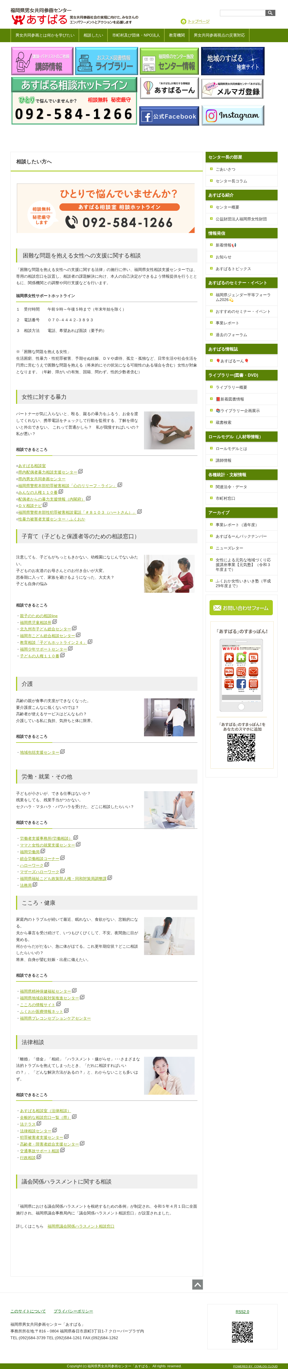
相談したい (93, 35)
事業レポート (227, 323)
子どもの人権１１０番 (39, 656)
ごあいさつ (225, 169)
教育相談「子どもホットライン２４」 (53, 642)
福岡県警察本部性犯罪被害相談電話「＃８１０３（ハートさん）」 (77, 512)
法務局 (26, 885)
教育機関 (177, 35)
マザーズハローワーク (39, 872)
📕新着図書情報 (230, 399)
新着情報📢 (226, 245)
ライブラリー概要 (231, 387)
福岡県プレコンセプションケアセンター (55, 1018)
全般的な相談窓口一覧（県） (45, 1117)
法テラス (28, 1124)
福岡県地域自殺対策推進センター (49, 998)
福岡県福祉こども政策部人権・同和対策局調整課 (63, 878)
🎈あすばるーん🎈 (232, 361)
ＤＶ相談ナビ (30, 505)
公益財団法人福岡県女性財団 (241, 219)
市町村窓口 (225, 498)
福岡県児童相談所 (35, 622)
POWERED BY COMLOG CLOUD (255, 1366)
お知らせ (223, 257)
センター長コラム (231, 181)
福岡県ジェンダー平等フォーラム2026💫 (243, 297)
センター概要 (227, 207)
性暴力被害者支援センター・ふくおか (51, 519)
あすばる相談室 (32, 465)
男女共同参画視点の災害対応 (219, 35)
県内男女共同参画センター (42, 479)
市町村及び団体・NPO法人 (136, 35)
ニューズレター (229, 548)
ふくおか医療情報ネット (41, 1011)
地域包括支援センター (39, 752)
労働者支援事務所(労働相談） (46, 838)
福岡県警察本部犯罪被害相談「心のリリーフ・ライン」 (67, 485)
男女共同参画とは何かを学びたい (45, 35)
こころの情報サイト (37, 1005)
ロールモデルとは (231, 448)
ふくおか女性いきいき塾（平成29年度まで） (243, 583)
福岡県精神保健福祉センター (45, 991)
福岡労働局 (30, 852)
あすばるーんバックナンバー (241, 536)
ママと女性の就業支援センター (47, 845)
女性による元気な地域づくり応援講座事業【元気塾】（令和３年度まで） (243, 565)
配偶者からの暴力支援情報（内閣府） (51, 499)
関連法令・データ (231, 487)
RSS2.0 (242, 1311)
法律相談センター (35, 1131)
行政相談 (28, 1157)
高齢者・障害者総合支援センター (49, 1144)
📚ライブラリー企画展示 (238, 410)
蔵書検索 (223, 422)
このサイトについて (28, 1311)
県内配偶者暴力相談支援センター (47, 472)
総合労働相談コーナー (39, 858)
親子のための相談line (39, 616)
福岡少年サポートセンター (43, 649)
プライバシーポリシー (73, 1311)
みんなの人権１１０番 (38, 492)
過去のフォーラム (231, 334)
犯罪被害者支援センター (41, 1137)
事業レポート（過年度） (237, 524)
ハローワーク (32, 865)
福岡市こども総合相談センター (47, 635)
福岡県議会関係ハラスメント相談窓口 (81, 1226)
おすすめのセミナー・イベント (243, 311)
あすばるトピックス (233, 268)
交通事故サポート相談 (39, 1151)
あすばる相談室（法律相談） (45, 1110)
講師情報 (223, 460)
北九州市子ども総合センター (45, 629)
